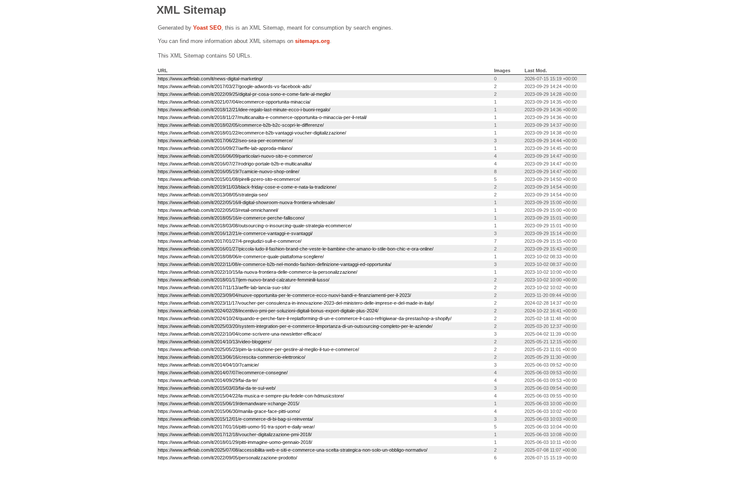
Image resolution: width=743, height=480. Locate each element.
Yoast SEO (207, 27)
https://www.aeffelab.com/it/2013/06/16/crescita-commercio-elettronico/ (231, 357)
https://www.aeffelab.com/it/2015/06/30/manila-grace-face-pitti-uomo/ (229, 411)
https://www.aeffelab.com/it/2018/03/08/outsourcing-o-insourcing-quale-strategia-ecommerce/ (255, 225)
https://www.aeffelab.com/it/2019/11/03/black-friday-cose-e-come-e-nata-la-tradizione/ (247, 187)
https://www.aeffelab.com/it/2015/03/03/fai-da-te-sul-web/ (217, 388)
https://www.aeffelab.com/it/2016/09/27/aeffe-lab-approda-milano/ (225, 148)
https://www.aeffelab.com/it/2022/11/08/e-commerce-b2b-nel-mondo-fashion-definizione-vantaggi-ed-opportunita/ (274, 264)
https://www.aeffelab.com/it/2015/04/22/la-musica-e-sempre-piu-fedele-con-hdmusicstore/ (251, 395)
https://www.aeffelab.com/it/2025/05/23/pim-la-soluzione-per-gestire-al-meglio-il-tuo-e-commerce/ (258, 349)
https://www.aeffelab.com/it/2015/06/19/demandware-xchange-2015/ (228, 403)
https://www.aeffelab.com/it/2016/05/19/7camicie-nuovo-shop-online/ (228, 171)
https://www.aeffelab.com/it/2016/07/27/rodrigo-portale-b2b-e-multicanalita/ (235, 163)
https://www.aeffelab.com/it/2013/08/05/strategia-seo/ (213, 194)
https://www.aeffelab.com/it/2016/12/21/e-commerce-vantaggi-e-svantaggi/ (235, 233)
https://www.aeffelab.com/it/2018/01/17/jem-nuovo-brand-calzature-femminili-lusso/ (243, 279)
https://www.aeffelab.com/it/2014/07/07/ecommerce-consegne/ (223, 372)
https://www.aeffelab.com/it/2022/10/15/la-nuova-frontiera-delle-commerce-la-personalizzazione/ (257, 272)
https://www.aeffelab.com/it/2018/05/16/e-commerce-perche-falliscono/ (231, 217)
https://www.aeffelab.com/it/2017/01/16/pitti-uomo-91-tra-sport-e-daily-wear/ (236, 426)
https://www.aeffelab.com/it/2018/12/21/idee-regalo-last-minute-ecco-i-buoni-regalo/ (244, 109)
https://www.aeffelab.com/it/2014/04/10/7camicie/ (208, 364)
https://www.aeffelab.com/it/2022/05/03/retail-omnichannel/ (218, 210)
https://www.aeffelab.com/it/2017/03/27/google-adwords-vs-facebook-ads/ (234, 86)
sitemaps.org (312, 41)
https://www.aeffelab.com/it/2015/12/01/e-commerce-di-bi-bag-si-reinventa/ (235, 419)
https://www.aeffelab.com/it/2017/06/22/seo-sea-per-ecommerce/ (225, 140)
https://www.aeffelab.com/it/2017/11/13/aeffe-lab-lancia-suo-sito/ (224, 287)
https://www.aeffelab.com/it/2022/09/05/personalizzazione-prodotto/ (227, 457)
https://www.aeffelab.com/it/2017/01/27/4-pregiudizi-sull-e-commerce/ (229, 241)
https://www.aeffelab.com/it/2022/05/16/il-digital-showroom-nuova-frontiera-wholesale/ (246, 202)
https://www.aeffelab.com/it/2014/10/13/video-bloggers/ (214, 341)
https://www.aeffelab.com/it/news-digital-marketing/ (210, 78)
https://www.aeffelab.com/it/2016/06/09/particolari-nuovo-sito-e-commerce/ (235, 156)
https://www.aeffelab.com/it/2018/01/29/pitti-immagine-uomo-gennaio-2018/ (235, 442)
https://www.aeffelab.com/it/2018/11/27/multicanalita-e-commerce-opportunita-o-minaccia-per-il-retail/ (262, 117)
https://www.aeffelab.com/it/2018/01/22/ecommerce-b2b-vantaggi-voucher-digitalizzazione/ (252, 132)
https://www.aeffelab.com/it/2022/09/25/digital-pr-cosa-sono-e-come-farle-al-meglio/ (244, 94)
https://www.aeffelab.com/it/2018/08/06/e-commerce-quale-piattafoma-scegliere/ (241, 256)
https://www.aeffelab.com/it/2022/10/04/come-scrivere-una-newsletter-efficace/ (240, 333)
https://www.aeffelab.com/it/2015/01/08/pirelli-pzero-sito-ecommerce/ (229, 179)
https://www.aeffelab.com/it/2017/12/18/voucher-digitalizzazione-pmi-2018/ (235, 434)
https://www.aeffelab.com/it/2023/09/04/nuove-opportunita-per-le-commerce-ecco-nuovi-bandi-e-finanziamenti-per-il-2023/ (284, 295)
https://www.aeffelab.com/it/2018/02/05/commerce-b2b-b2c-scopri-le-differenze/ (241, 125)
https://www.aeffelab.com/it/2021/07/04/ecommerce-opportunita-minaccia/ (234, 101)
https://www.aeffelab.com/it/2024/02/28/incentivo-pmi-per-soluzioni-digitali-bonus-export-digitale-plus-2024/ (268, 310)
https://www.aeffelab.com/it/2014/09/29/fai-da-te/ (208, 380)
